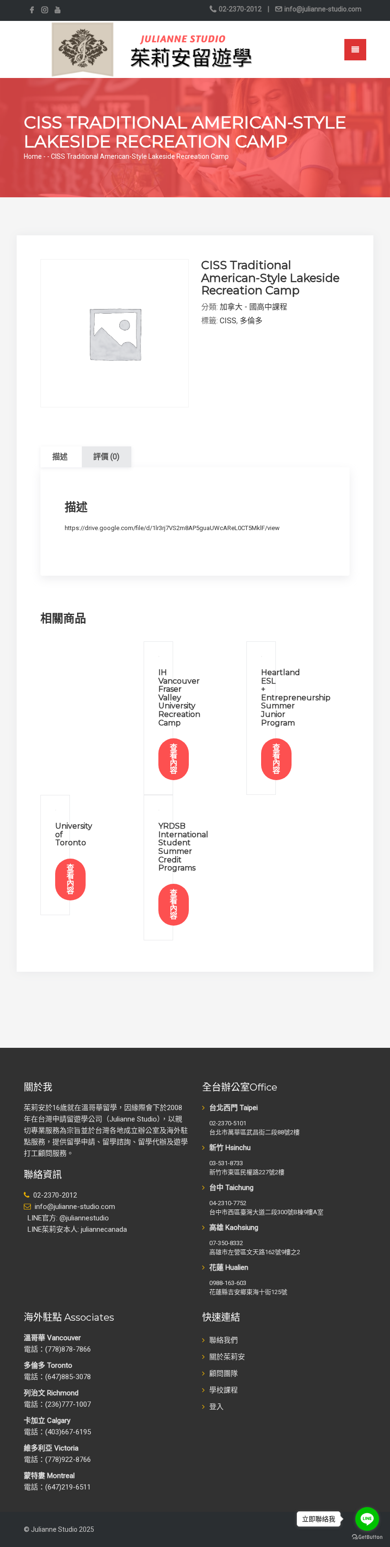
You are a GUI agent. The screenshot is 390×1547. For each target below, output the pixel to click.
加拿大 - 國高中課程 (253, 306)
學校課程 (223, 1390)
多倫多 (251, 320)
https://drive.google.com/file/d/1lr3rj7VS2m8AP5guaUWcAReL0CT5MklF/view (172, 528)
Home (33, 156)
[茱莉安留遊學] (150, 48)
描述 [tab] (60, 456)
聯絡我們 (223, 1340)
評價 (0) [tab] (106, 456)
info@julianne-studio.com (322, 9)
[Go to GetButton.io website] (367, 1537)
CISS (228, 320)
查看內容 (173, 759)
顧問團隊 (223, 1373)
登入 (216, 1406)
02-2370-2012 (240, 9)
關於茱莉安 (227, 1357)
